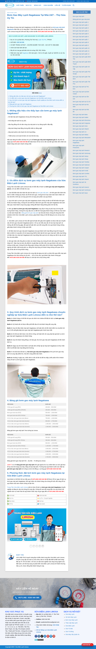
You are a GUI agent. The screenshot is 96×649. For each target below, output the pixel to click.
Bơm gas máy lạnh (78, 16)
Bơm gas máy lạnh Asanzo (81, 187)
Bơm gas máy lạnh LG (79, 132)
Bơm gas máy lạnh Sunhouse (82, 190)
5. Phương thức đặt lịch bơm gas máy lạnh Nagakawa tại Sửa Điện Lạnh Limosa (30, 106)
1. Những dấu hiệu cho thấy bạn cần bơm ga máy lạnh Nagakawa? (26, 96)
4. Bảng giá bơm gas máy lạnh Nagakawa (19, 104)
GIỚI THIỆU (20, 5)
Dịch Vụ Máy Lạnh (12, 12)
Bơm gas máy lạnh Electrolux (81, 120)
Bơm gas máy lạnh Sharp (80, 159)
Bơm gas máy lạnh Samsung (81, 153)
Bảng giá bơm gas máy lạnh (30, 213)
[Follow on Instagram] (39, 636)
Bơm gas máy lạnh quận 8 (81, 42)
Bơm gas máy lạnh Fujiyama (81, 123)
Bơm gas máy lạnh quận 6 (81, 36)
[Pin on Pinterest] (39, 546)
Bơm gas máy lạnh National (81, 165)
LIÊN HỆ (57, 5)
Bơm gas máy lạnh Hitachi (81, 129)
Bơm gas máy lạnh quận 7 (81, 39)
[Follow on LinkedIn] (51, 636)
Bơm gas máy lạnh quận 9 (81, 45)
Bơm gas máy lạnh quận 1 (81, 22)
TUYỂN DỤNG (66, 5)
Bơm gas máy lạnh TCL (80, 176)
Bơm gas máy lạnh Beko (80, 114)
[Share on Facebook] (30, 546)
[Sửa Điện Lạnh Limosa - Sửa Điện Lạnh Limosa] (9, 5)
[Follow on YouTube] (53, 636)
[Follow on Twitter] (45, 636)
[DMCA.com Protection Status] (39, 639)
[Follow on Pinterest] (48, 636)
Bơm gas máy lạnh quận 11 (81, 51)
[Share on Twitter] (33, 546)
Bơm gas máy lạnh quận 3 (81, 28)
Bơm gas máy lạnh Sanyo (80, 156)
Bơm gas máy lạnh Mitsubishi (82, 137)
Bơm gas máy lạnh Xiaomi (81, 179)
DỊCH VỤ (28, 5)
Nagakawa (25, 53)
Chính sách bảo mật (69, 1)
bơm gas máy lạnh (42, 192)
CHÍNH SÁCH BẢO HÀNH (83, 1)
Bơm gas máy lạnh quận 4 (81, 31)
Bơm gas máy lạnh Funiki (80, 170)
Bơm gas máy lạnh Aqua (80, 193)
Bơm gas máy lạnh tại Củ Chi (81, 101)
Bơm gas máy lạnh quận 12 (81, 54)
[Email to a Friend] (36, 546)
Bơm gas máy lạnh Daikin (80, 117)
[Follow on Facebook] (36, 636)
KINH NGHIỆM (48, 5)
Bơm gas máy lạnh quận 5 (81, 33)
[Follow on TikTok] (42, 636)
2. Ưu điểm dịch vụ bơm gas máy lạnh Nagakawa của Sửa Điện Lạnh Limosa (29, 98)
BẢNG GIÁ (37, 5)
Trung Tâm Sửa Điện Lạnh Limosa (17, 487)
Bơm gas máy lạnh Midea (80, 134)
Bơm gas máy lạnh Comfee (81, 173)
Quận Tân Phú (42, 39)
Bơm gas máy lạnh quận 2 (81, 25)
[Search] (73, 5)
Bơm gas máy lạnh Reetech (81, 150)
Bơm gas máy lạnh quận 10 (81, 48)
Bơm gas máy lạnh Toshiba (81, 162)
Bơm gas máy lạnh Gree (80, 126)
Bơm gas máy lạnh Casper (81, 168)
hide (40, 93)
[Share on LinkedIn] (42, 546)
